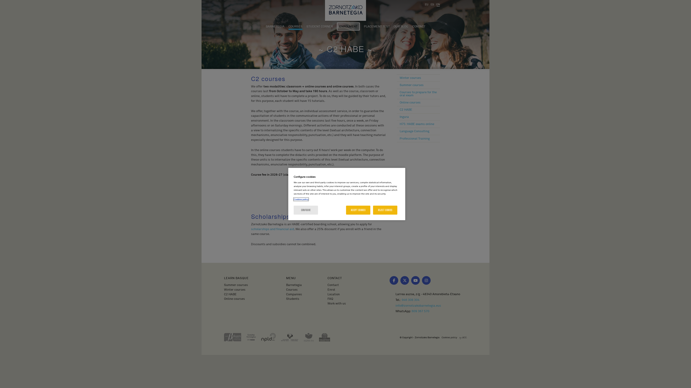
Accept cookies (358, 209)
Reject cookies (385, 209)
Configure (306, 209)
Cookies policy (301, 199)
